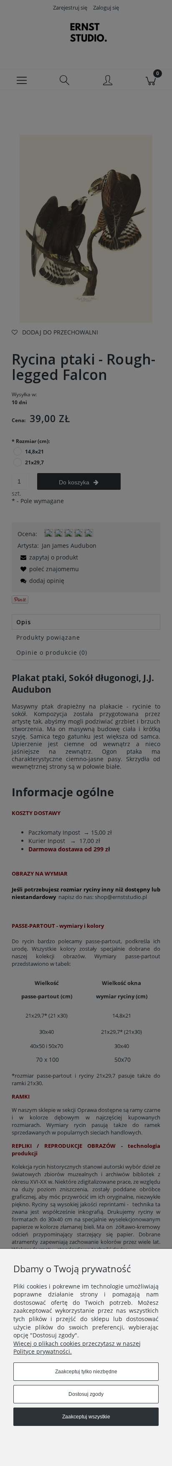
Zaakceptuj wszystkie (86, 1417)
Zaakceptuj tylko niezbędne (86, 1372)
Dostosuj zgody (86, 1394)
